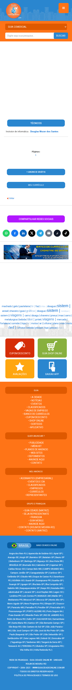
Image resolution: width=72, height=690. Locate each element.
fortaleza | (6, 323)
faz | (38, 306)
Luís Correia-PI (29, 596)
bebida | (23, 319)
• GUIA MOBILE (36, 520)
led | (13, 327)
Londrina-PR (15, 596)
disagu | (36, 315)
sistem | (63, 306)
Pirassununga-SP (17, 611)
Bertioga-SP (30, 561)
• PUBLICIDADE (36, 442)
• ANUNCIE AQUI (36, 459)
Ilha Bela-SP (38, 584)
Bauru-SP (60, 557)
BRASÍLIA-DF (15, 565)
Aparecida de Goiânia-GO (40, 553)
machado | (7, 306)
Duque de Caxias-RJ (42, 577)
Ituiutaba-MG (57, 588)
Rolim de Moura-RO (16, 619)
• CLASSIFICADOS (36, 407)
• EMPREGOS (36, 488)
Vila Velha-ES (26, 650)
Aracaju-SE (13, 557)
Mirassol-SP (29, 600)
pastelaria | (25, 306)
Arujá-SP (24, 557)
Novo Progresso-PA (33, 603)
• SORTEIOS (36, 424)
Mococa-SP (42, 600)
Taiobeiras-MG (33, 642)
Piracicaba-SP (57, 607)
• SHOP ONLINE (36, 420)
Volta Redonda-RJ (42, 650)
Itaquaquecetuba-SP (30, 588)
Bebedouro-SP (16, 561)
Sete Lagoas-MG (32, 638)
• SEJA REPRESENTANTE (36, 513)
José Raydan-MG (44, 592)
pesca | (54, 327)
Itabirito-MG (13, 588)
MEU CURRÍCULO (36, 185)
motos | (35, 323)
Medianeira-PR (15, 600)
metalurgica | (12, 319)
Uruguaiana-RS (56, 646)
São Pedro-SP (36, 634)
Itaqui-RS (45, 588)
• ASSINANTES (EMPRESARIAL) (36, 478)
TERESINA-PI (28, 646)
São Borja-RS (15, 627)
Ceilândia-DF (13, 577)
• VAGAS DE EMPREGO (36, 410)
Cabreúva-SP (42, 565)
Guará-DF (30, 580)
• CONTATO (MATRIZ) (36, 530)
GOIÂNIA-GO (18, 580)
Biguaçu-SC (43, 561)
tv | (33, 306)
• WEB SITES (36, 452)
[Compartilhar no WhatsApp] (6, 233)
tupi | (47, 327)
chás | (44, 306)
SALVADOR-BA (44, 619)
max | (62, 315)
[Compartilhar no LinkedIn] (23, 233)
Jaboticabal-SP (15, 592)
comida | (16, 323)
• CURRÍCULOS (36, 491)
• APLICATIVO (36, 427)
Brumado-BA (29, 565)
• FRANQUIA (36, 517)
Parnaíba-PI (31, 607)
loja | (24, 323)
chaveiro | (15, 311)
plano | (56, 323)
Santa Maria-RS (19, 623)
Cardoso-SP (55, 573)
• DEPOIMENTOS (36, 456)
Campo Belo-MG (34, 569)
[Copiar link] (57, 233)
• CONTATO (36, 463)
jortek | (39, 319)
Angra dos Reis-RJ (18, 553)
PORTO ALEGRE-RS (36, 611)
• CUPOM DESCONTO (36, 417)
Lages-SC (58, 592)
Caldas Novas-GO (16, 569)
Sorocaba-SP (58, 638)
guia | (23, 311)
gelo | (16, 306)
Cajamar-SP (56, 565)
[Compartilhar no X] (31, 233)
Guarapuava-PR (43, 580)
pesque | (40, 327)
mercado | (62, 319)
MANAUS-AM (44, 596)
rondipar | (65, 311)
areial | (6, 311)
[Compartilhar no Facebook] (14, 233)
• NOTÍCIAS (36, 400)
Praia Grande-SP (16, 615)
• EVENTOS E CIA (36, 481)
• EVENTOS (36, 403)
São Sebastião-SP (52, 634)
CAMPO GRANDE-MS (53, 569)
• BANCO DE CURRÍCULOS (36, 414)
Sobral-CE (45, 638)
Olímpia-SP (49, 603)
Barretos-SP (35, 557)
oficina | (48, 323)
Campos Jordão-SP (19, 573)
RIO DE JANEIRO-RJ (53, 615)
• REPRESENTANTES (36, 495)
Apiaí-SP (58, 553)
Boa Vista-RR (56, 561)
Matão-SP (56, 596)
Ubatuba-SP (41, 646)
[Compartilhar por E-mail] (48, 233)
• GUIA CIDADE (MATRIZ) (36, 510)
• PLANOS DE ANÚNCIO (36, 449)
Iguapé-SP (26, 584)
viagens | (17, 315)
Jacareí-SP (29, 592)
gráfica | (31, 310)
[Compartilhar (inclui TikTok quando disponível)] (65, 233)
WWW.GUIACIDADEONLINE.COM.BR (48, 668)
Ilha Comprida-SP (54, 584)
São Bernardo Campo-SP (51, 623)
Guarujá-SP (14, 584)
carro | (28, 315)
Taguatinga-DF (18, 642)
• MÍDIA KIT (36, 446)
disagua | (52, 306)
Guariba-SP (57, 580)
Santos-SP (33, 623)
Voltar (11, 198)
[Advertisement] (36, 79)
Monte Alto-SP (56, 600)
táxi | (31, 319)
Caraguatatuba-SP (39, 573)
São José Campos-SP (22, 630)
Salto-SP (31, 619)
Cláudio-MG (26, 577)
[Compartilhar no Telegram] (40, 233)
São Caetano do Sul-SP (34, 627)
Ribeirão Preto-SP (34, 615)
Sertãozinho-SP (15, 638)
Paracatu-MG (18, 607)
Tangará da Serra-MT (51, 642)
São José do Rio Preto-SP (47, 630)
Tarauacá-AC (14, 646)
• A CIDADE (36, 397)
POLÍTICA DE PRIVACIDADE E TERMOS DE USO (36, 675)
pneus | (55, 315)
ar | (41, 323)
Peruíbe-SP (43, 607)
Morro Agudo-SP (15, 603)
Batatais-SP (48, 557)
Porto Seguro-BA (54, 611)
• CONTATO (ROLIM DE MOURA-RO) (36, 527)
